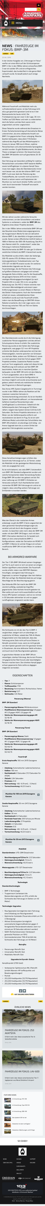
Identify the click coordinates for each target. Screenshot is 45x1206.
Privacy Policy (29, 1201)
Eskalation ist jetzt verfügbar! (21, 1123)
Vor (12, 53)
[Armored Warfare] (32, 14)
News (7, 46)
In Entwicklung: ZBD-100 (19, 1111)
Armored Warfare (23, 1152)
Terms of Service (20, 1201)
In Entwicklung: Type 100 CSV (21, 1105)
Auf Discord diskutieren (24, 994)
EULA (13, 1201)
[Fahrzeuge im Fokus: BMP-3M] (39, 5)
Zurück (5, 53)
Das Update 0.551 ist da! (19, 1117)
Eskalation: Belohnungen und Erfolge (23, 1130)
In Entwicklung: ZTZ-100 (19, 1099)
